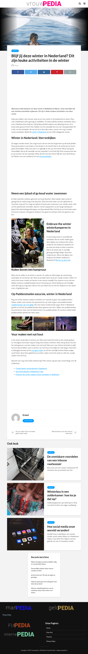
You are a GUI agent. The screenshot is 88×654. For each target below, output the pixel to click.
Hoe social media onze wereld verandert (61, 528)
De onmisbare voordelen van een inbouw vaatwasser (62, 460)
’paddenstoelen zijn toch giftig (22, 305)
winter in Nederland (39, 132)
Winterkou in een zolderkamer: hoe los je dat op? (61, 495)
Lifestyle (15, 51)
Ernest (16, 65)
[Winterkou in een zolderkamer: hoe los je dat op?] (25, 499)
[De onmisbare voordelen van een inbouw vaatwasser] (25, 464)
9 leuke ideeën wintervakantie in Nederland (31, 368)
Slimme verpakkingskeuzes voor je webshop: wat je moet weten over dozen (42, 590)
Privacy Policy (7, 615)
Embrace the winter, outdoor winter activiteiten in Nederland (37, 375)
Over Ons (49, 632)
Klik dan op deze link (62, 260)
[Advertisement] (44, 91)
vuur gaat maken (37, 350)
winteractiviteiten (45, 156)
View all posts (28, 420)
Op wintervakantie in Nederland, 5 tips (29, 372)
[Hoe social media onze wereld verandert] (25, 534)
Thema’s (49, 637)
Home (48, 628)
